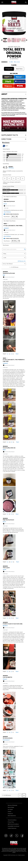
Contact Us (10, 813)
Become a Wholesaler (12, 805)
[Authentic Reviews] (6, 146)
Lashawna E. (6, 228)
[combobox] (15, 263)
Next (26, 40)
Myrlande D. (5, 625)
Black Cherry (19, 69)
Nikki (4, 275)
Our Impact (10, 809)
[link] (11, 168)
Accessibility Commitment (13, 826)
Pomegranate (8, 69)
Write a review (17, 61)
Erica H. (5, 203)
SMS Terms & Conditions (13, 824)
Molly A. (4, 449)
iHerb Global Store (12, 815)
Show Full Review (8, 212)
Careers (9, 811)
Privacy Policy (11, 822)
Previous (2, 40)
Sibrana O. (5, 679)
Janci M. (4, 569)
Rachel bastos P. (6, 739)
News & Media (11, 807)
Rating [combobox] (4, 253)
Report (17, 353)
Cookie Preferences (12, 828)
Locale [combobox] (4, 257)
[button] (5, 178)
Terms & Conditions (12, 820)
